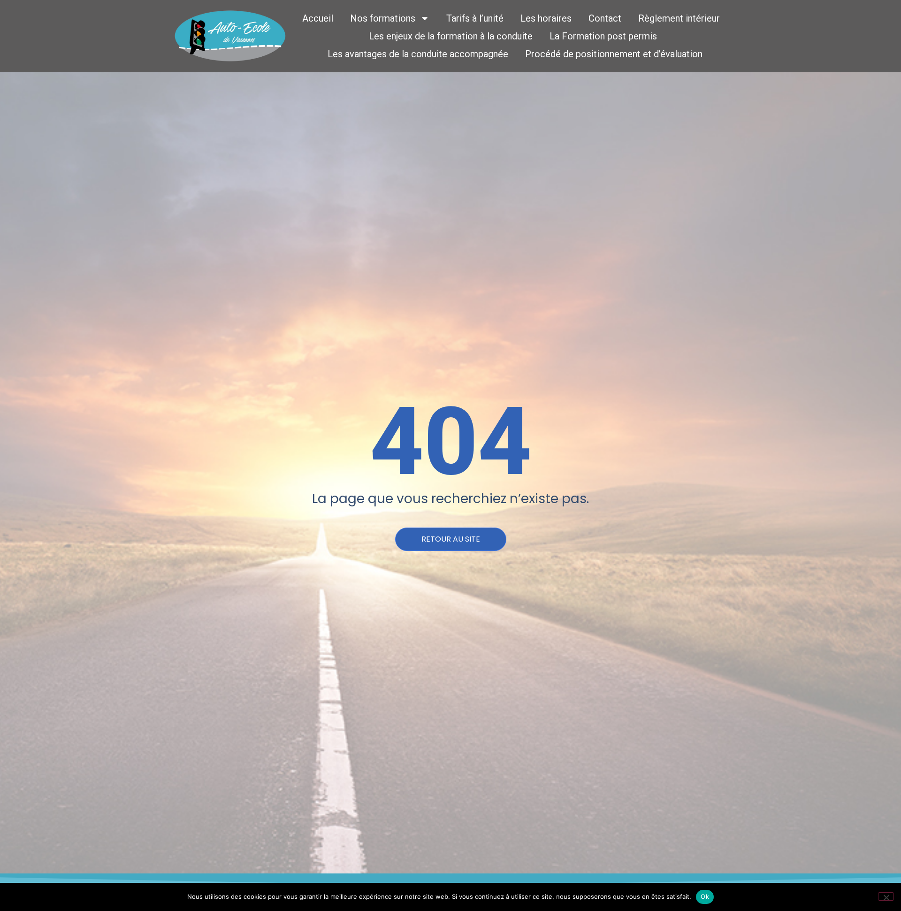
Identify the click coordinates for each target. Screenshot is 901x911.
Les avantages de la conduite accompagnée (418, 54)
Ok (705, 896)
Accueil (317, 18)
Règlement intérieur (679, 18)
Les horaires (546, 18)
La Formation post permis (603, 36)
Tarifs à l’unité (475, 18)
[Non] (886, 896)
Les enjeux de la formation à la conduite (451, 36)
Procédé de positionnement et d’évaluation (613, 54)
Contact (604, 18)
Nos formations (382, 18)
